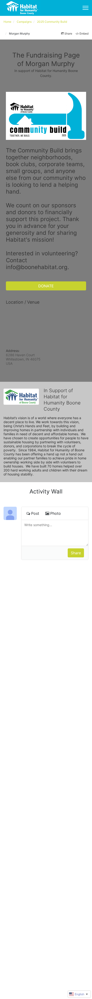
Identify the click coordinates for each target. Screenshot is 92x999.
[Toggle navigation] (85, 7)
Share (68, 33)
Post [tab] (35, 513)
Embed (83, 33)
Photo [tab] (55, 513)
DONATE (46, 286)
